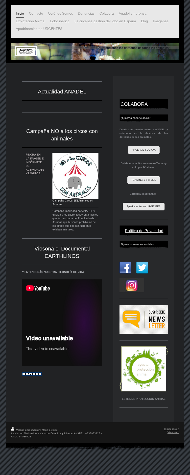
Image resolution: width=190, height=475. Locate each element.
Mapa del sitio (50, 430)
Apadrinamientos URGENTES (144, 206)
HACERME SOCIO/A (144, 149)
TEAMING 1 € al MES (143, 180)
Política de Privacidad (144, 231)
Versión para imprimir (27, 430)
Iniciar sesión (171, 429)
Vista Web (173, 432)
